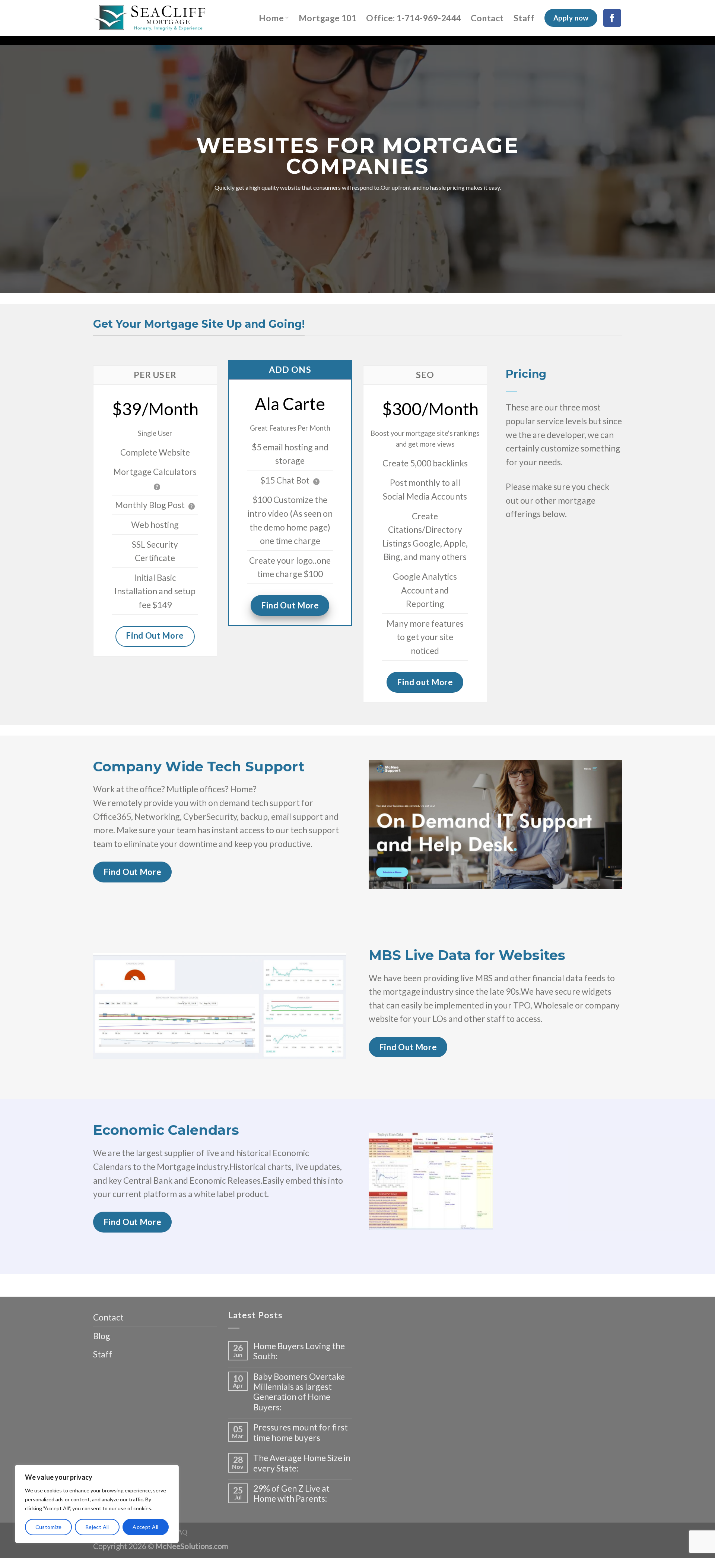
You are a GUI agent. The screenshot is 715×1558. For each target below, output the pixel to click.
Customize (48, 1527)
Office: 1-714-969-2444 (413, 18)
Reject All (97, 1527)
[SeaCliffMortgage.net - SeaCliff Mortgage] (157, 18)
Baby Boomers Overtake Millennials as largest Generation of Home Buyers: (299, 1392)
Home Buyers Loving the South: (299, 1351)
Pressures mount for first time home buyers (300, 1432)
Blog (101, 1336)
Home (271, 18)
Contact (487, 18)
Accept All (145, 1527)
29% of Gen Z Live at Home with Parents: (291, 1493)
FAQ (181, 1532)
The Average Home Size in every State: (301, 1463)
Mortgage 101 (328, 18)
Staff (524, 18)
